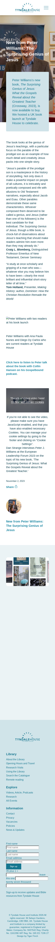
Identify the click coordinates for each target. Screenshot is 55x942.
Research (11, 796)
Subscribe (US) (17, 712)
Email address (15, 636)
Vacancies (11, 821)
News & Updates (15, 830)
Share (10, 487)
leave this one (14, 658)
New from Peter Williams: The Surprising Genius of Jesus (24, 526)
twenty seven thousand (20, 666)
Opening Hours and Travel (20, 763)
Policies (10, 826)
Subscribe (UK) (17, 705)
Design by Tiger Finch (27, 936)
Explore (11, 787)
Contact (10, 813)
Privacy (10, 817)
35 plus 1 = (13, 650)
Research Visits (14, 767)
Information (14, 808)
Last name (12, 628)
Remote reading (15, 779)
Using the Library (15, 771)
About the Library (15, 759)
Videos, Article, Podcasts (19, 792)
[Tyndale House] (27, 7)
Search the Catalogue (18, 775)
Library (11, 754)
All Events (11, 800)
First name (12, 620)
